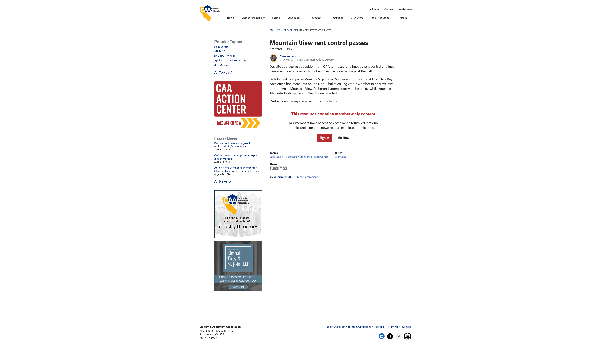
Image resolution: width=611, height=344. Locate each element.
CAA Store (357, 17)
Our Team (339, 326)
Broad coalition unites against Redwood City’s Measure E (232, 145)
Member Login (405, 9)
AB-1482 (219, 51)
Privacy (395, 326)
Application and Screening (230, 60)
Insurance (337, 17)
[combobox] (293, 9)
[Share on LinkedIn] (280, 168)
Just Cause (287, 30)
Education (294, 17)
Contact (407, 326)
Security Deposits (224, 55)
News (230, 17)
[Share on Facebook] (272, 168)
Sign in (324, 137)
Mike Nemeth (288, 56)
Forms (276, 17)
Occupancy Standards (298, 156)
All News (221, 181)
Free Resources (380, 17)
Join (329, 326)
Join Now (388, 9)
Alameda (340, 156)
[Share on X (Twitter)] (276, 168)
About (403, 17)
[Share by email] (285, 168)
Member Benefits (251, 17)
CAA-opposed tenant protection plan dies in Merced (236, 157)
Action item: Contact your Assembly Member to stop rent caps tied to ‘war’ (237, 169)
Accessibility (381, 326)
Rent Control (321, 156)
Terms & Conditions (359, 326)
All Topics (221, 72)
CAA (271, 30)
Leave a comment (307, 177)
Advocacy (315, 17)
